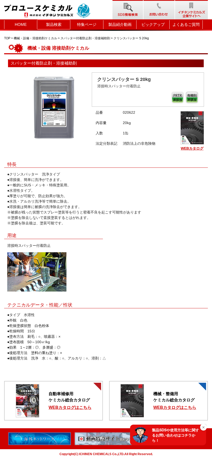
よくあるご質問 (186, 24)
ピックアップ (153, 24)
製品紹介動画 (120, 24)
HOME (21, 24)
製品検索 (54, 24)
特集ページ (86, 24)
